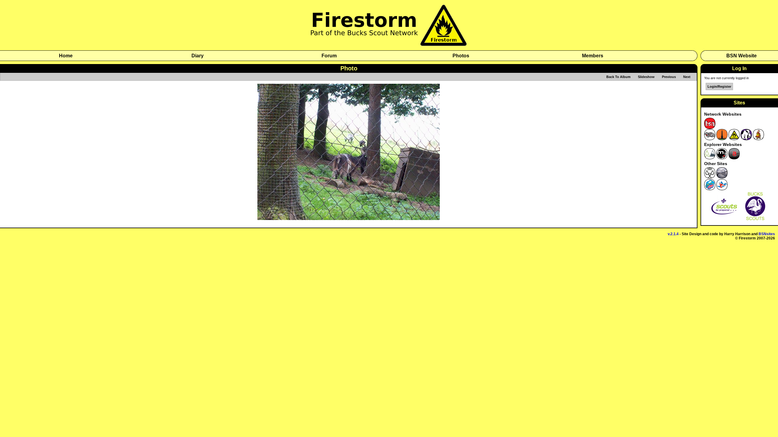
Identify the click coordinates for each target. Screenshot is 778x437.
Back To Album (618, 77)
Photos (461, 55)
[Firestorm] (389, 44)
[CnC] (758, 139)
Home (66, 55)
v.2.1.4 (673, 234)
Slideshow (646, 77)
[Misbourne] (709, 158)
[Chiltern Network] (722, 139)
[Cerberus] (709, 139)
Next (686, 77)
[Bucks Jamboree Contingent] (709, 189)
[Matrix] (722, 158)
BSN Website (741, 55)
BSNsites (767, 234)
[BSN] (709, 128)
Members (592, 55)
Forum (329, 55)
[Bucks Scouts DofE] (709, 177)
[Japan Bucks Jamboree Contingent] (722, 189)
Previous (669, 77)
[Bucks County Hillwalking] (722, 177)
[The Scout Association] (724, 220)
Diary (197, 55)
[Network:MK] (746, 139)
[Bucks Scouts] (755, 220)
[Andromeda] (734, 158)
